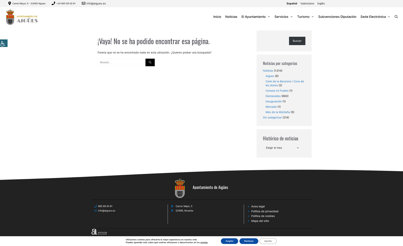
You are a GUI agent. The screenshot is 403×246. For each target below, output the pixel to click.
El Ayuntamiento (253, 17)
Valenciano (307, 3)
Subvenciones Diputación (337, 17)
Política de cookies (263, 216)
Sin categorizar (272, 117)
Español (292, 3)
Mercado (271, 106)
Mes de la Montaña (278, 112)
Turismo (303, 17)
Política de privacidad (264, 211)
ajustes (204, 242)
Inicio (217, 17)
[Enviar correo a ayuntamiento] (84, 3)
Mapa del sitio (260, 221)
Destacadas (273, 96)
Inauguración (274, 101)
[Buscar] (150, 62)
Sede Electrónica (373, 17)
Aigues (270, 76)
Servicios (281, 17)
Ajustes (268, 241)
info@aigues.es (96, 3)
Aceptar (229, 241)
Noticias (231, 17)
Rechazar (249, 241)
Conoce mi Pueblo (277, 90)
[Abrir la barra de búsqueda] (396, 16)
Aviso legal (258, 206)
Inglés (321, 3)
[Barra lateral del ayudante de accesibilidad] (4, 43)
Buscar (297, 40)
